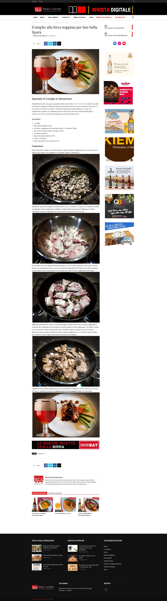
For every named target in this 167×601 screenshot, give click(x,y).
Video (91, 17)
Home (35, 17)
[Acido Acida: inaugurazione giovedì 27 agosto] (37, 567)
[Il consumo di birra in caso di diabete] (73, 558)
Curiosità (65, 17)
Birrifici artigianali (103, 17)
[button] (132, 17)
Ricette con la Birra (46, 22)
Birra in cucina (79, 17)
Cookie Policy (35, 599)
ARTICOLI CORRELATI (39, 493)
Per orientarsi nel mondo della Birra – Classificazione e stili (89, 566)
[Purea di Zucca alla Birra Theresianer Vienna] (42, 504)
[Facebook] (133, 1)
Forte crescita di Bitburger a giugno (53, 555)
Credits (51, 599)
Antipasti (58, 511)
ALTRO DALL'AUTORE (55, 493)
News (42, 17)
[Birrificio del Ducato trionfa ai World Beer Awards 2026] (37, 548)
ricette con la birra (79, 104)
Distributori (120, 17)
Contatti (41, 1)
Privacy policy (44, 599)
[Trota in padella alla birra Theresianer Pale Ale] (88, 504)
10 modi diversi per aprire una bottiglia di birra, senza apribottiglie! (87, 548)
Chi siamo (34, 1)
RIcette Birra (41, 453)
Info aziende (53, 17)
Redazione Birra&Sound (40, 35)
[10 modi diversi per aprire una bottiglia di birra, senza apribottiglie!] (73, 548)
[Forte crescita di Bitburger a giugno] (37, 557)
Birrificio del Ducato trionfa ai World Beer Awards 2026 (51, 547)
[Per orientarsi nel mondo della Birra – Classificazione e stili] (73, 567)
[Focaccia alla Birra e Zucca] (65, 504)
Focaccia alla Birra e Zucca (63, 513)
